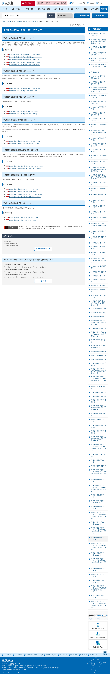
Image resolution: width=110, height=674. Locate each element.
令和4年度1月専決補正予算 (98, 183)
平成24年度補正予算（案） (97, 496)
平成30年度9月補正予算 (98, 328)
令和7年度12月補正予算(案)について (98, 53)
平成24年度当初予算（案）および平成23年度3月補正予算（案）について (98, 515)
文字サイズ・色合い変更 (78, 3)
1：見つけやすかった (11, 267)
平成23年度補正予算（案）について (97, 507)
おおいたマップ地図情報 (98, 637)
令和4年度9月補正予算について (98, 207)
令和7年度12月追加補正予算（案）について (98, 59)
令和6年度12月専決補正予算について (98, 96)
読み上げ (92, 3)
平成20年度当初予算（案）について (97, 575)
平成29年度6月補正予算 (98, 359)
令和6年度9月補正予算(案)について (98, 114)
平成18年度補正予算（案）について (97, 596)
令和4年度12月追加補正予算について (98, 201)
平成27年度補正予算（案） (97, 420)
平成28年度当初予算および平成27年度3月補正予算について (98, 407)
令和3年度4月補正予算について (98, 253)
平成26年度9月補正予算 (98, 466)
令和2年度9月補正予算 (98, 276)
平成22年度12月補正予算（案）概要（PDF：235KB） (23, 191)
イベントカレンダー (98, 628)
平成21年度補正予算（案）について (97, 554)
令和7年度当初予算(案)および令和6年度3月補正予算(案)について (99, 89)
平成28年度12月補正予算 (98, 387)
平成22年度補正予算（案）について (97, 538)
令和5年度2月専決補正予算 (98, 125)
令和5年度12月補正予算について (98, 145)
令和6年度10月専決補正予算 (98, 108)
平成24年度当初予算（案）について (97, 501)
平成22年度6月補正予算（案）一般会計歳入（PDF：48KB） (25, 59)
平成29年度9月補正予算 (98, 351)
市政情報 (9, 21)
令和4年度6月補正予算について (98, 212)
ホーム (3, 21)
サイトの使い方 (7, 655)
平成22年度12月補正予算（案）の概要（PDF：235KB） (24, 143)
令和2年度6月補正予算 (98, 285)
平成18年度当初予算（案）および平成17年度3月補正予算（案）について (98, 604)
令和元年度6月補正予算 (98, 316)
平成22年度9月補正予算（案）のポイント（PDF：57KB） (24, 88)
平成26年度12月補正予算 (98, 455)
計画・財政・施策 (18, 21)
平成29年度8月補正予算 (98, 355)
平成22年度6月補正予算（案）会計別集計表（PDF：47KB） (25, 57)
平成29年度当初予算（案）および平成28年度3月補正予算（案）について (98, 379)
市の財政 (26, 21)
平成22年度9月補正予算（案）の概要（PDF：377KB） (24, 91)
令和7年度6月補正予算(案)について (98, 83)
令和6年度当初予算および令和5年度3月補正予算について (98, 132)
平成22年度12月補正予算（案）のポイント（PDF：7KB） (24, 141)
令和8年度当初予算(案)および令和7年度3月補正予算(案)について (99, 41)
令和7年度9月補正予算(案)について (98, 77)
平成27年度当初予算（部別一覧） (98, 432)
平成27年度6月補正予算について (98, 426)
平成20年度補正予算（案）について (97, 569)
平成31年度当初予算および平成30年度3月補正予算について (98, 322)
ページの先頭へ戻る (105, 653)
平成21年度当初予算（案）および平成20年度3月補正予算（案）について (98, 561)
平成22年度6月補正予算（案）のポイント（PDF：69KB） (24, 54)
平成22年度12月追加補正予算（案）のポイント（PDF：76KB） (26, 166)
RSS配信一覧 (83, 655)
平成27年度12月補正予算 (98, 414)
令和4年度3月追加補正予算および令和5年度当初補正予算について (98, 169)
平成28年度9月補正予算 (98, 392)
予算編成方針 (95, 72)
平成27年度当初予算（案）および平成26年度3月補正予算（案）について (98, 447)
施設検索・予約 (98, 647)
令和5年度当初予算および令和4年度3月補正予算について (98, 177)
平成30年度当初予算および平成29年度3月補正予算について (98, 334)
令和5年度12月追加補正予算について (98, 139)
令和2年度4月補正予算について (98, 296)
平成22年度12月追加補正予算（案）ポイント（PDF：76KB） (25, 194)
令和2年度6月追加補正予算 (98, 280)
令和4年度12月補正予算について (98, 195)
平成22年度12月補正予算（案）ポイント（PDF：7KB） (24, 189)
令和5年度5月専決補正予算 (98, 156)
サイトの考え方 (18, 655)
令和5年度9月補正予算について (98, 150)
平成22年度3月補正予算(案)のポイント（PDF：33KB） (24, 217)
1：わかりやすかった (11, 272)
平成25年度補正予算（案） (97, 480)
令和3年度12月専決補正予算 (98, 232)
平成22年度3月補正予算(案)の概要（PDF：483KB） (23, 220)
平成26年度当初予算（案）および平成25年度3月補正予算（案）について (98, 472)
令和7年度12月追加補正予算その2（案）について (98, 66)
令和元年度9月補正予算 (98, 312)
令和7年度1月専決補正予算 (98, 48)
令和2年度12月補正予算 (98, 272)
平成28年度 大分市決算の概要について (98, 346)
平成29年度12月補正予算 (98, 340)
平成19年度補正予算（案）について (97, 581)
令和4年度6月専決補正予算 (98, 218)
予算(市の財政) (34, 21)
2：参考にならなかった (24, 277)
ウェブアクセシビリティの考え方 (34, 655)
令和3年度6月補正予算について (98, 247)
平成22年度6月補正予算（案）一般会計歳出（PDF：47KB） (25, 62)
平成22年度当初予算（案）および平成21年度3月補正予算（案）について (98, 546)
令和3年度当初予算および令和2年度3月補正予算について (98, 260)
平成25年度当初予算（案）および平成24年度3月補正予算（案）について (98, 488)
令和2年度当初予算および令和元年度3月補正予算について (98, 303)
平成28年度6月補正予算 (98, 396)
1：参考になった (10, 277)
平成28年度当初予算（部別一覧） (98, 401)
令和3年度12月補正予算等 (98, 238)
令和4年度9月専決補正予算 (98, 189)
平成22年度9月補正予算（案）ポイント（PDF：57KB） (24, 111)
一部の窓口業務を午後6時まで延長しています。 (15, 669)
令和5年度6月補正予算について (98, 162)
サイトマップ (93, 655)
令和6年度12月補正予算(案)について (98, 102)
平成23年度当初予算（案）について (97, 523)
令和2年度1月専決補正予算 (98, 267)
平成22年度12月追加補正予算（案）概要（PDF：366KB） (25, 197)
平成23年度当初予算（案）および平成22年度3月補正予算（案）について (98, 530)
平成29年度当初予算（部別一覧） (98, 364)
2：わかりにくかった (25, 272)
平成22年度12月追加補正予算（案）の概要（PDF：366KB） (25, 168)
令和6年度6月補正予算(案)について (98, 119)
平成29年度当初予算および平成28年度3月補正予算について (98, 371)
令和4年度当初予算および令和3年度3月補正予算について (98, 225)
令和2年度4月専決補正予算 (98, 290)
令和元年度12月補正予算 (98, 309)
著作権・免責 (73, 655)
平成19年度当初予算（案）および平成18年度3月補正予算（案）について (98, 589)
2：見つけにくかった (25, 267)
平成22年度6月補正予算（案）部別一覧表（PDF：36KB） (24, 65)
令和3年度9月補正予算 (98, 243)
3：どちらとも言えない (40, 267)
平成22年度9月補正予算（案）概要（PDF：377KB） (23, 114)
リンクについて (63, 655)
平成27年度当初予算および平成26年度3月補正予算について (98, 438)
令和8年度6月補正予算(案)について (98, 34)
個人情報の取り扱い (51, 655)
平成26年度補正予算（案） (97, 461)
